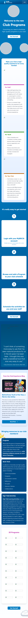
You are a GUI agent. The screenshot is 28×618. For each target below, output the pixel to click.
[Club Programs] (8, 2)
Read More (13, 421)
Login (24, 2)
